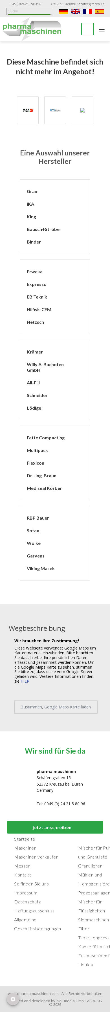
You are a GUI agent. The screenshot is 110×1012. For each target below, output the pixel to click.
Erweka (35, 271)
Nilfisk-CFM (39, 309)
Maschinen (25, 847)
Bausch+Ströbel (44, 229)
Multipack (37, 450)
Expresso (37, 284)
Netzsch (35, 322)
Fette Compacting (46, 437)
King (31, 216)
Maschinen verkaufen (36, 856)
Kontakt (22, 874)
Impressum (25, 892)
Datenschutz (27, 901)
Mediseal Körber (44, 488)
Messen (22, 865)
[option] (28, 110)
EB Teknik (37, 296)
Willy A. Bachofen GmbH (45, 367)
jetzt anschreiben (52, 827)
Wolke (34, 543)
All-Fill (33, 382)
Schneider (37, 395)
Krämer (35, 351)
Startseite (24, 838)
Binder (34, 241)
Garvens (36, 555)
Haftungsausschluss (34, 910)
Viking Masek (41, 568)
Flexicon (35, 462)
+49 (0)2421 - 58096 (25, 4)
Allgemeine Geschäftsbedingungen (37, 924)
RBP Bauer (38, 517)
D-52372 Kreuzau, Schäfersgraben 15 (76, 4)
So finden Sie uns (31, 883)
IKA (30, 203)
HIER (25, 681)
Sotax (33, 530)
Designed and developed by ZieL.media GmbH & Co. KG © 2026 (55, 1002)
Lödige (34, 407)
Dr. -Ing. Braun (41, 475)
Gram (33, 191)
